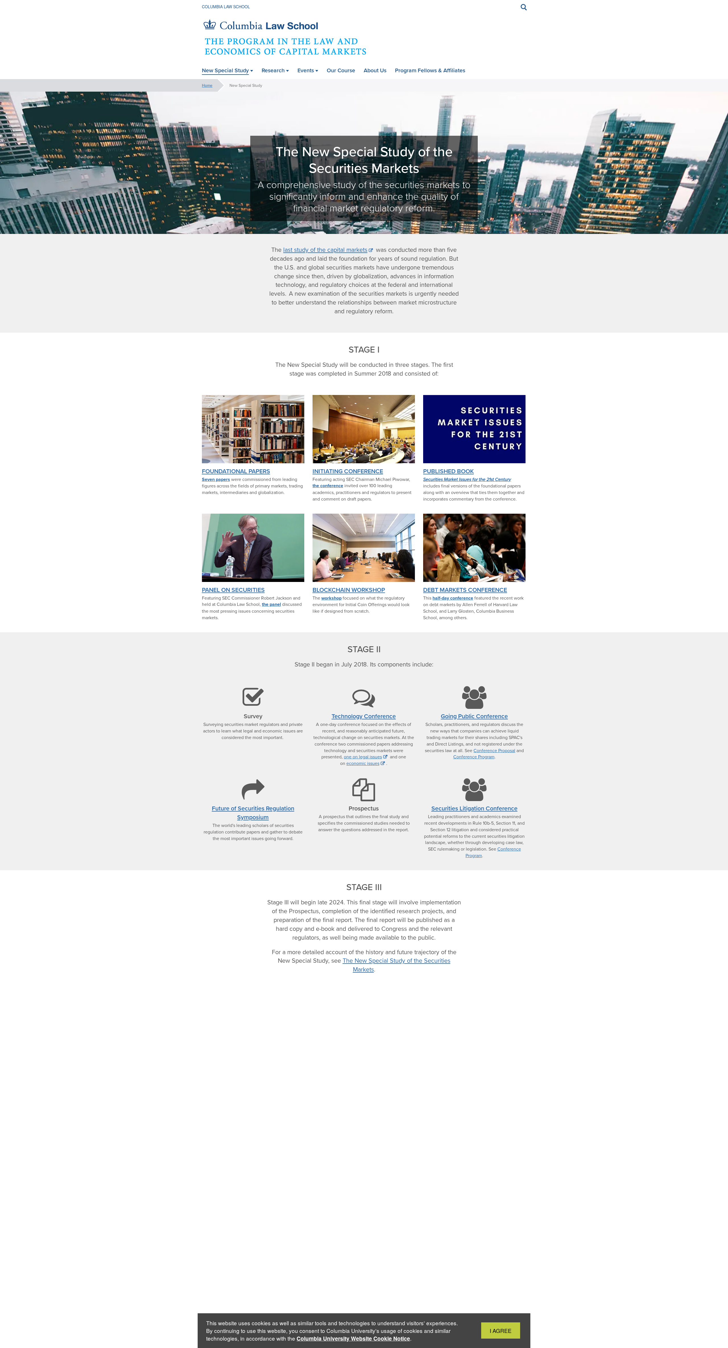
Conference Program (474, 757)
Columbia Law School (226, 6)
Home (207, 85)
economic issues (362, 763)
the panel (271, 604)
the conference (328, 485)
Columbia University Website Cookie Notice (353, 1338)
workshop (331, 598)
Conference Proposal (494, 750)
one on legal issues (363, 757)
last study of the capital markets (325, 249)
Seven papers (216, 479)
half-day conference (453, 598)
